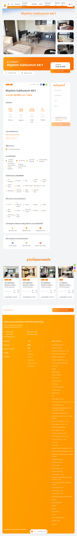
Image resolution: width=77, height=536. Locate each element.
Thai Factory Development (60, 413)
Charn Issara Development (60, 363)
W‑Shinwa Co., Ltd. (57, 468)
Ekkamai (30, 354)
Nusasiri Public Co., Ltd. (59, 439)
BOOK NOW (60, 71)
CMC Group (55, 378)
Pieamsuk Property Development (62, 497)
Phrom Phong (32, 363)
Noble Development (58, 518)
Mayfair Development (58, 357)
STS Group (55, 445)
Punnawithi (31, 366)
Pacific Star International (59, 354)
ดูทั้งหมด (62, 524)
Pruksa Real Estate (57, 494)
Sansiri (54, 515)
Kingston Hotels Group (59, 433)
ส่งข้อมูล (61, 124)
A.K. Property (56, 465)
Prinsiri (54, 369)
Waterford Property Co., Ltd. (60, 351)
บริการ (41, 4)
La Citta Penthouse (57, 405)
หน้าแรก (31, 16)
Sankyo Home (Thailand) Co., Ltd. (62, 448)
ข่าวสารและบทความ (48, 4)
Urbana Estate (56, 390)
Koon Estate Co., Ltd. (58, 430)
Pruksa (54, 500)
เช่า (12, 4)
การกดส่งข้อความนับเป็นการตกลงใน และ (61, 119)
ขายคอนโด (6, 341)
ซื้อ (8, 4)
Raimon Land (56, 521)
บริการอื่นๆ (6, 357)
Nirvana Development (58, 427)
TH (71, 4)
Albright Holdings (57, 471)
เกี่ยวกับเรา (57, 4)
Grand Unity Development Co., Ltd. (62, 451)
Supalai (54, 506)
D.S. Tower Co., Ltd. (57, 399)
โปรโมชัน (34, 4)
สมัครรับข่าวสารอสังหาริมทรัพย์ (60, 310)
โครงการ (17, 4)
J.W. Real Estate (56, 381)
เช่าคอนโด (6, 345)
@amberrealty (33, 332)
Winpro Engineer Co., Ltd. (60, 360)
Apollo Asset (56, 372)
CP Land (54, 366)
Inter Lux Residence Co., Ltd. (60, 421)
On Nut (30, 357)
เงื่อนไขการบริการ (59, 120)
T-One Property (56, 375)
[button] (29, 37)
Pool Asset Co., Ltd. (58, 488)
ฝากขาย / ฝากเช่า (25, 4)
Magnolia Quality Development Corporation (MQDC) (61, 409)
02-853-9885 (8, 334)
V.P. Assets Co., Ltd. (57, 491)
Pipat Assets (55, 393)
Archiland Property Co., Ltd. (60, 436)
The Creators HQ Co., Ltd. (59, 424)
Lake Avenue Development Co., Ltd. (63, 402)
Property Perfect (57, 503)
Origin (54, 509)
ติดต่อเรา (63, 4)
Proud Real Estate (57, 462)
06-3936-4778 (9, 332)
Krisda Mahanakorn (58, 345)
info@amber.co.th (10, 337)
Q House (54, 442)
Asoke (29, 351)
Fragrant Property (57, 459)
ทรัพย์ (34, 16)
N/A (53, 396)
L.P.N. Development (58, 387)
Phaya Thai (31, 360)
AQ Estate (55, 384)
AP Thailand (55, 512)
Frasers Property (57, 348)
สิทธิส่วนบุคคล (62, 119)
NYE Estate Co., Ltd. (58, 474)
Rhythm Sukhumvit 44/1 (13, 135)
